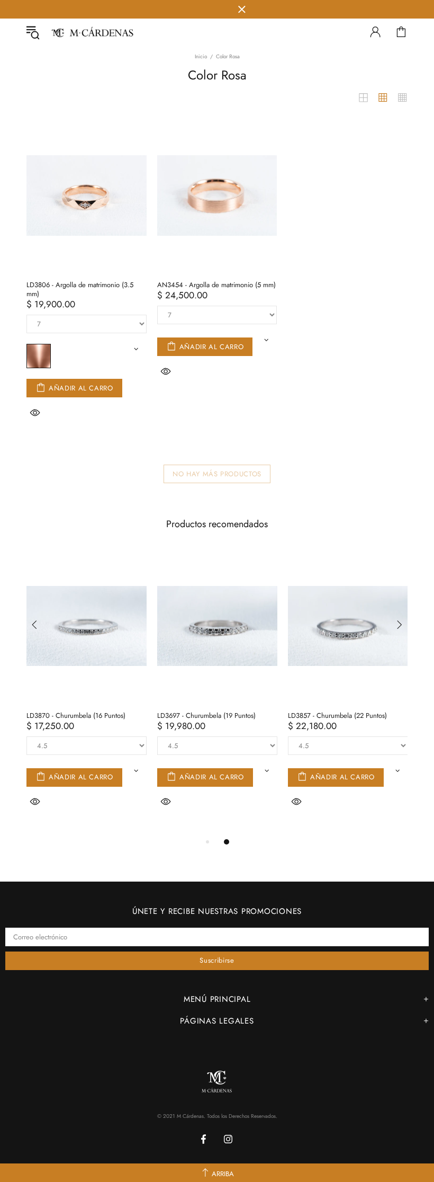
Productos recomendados (217, 524)
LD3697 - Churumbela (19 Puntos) (206, 715)
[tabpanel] (86, 692)
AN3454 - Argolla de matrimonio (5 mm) (216, 284)
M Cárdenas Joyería (92, 32)
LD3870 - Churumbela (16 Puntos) (75, 715)
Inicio (201, 56)
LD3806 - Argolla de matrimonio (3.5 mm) (79, 289)
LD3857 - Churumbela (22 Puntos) (337, 715)
